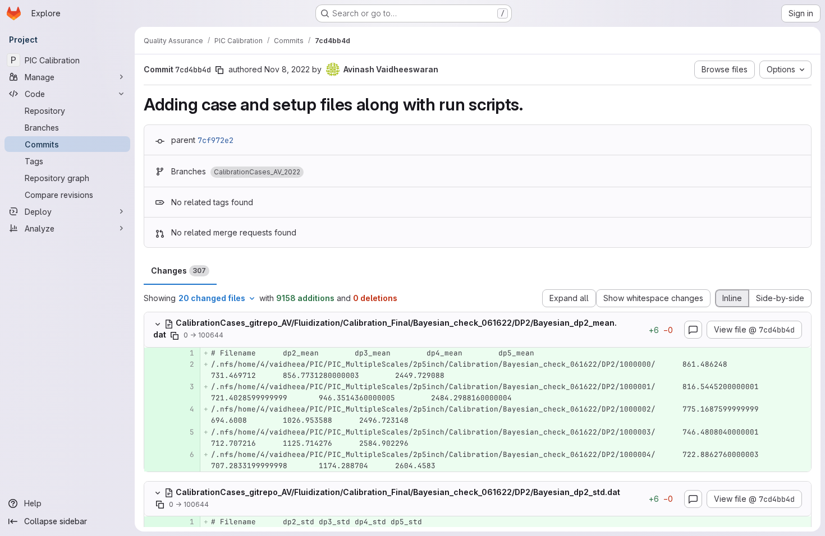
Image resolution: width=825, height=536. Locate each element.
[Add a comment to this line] (144, 353)
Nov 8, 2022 (287, 69)
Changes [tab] (178, 270)
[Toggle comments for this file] (693, 330)
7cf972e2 (215, 140)
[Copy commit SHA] (219, 70)
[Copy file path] (174, 336)
